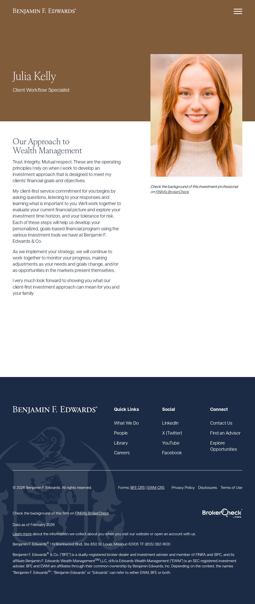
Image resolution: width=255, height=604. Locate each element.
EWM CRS (155, 487)
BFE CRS (137, 487)
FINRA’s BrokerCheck (172, 191)
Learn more (22, 533)
